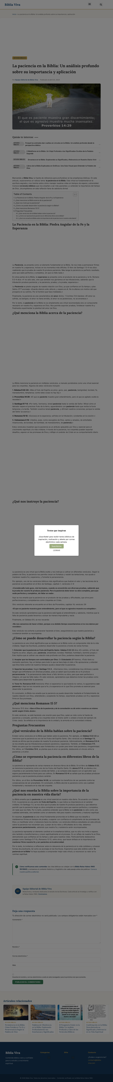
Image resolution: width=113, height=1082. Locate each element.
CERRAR (56, 550)
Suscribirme (56, 546)
